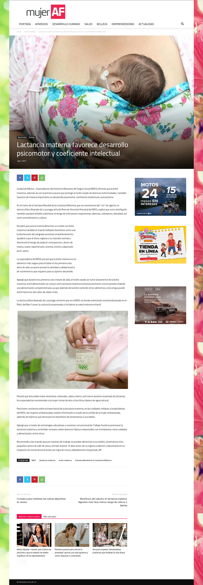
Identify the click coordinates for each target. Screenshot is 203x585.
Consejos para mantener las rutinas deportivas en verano (41, 500)
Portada (32, 137)
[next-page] (24, 562)
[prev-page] (19, 562)
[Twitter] (27, 178)
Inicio (19, 31)
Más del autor (49, 516)
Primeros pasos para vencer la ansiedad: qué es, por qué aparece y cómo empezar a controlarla (71, 552)
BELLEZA (102, 24)
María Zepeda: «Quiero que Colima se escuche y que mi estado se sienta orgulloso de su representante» (34, 552)
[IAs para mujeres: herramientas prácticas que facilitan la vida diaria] (110, 535)
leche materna (65, 460)
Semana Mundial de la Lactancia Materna (93, 460)
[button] (182, 24)
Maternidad (30, 31)
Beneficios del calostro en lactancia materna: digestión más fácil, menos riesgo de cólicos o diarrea (102, 502)
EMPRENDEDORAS (123, 24)
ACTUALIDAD (146, 24)
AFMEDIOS (41, 24)
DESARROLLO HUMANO (66, 24)
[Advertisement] (103, 245)
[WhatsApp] (42, 178)
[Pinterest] (34, 178)
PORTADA (25, 24)
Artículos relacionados (29, 516)
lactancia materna (47, 460)
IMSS (34, 460)
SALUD (88, 24)
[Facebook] (20, 178)
